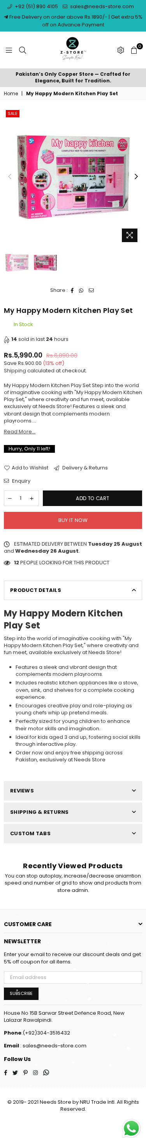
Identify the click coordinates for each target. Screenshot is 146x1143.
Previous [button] (10, 177)
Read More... (19, 431)
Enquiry (20, 481)
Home (11, 94)
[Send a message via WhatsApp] (131, 1128)
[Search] (23, 50)
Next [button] (136, 177)
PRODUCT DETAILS (35, 590)
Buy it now (73, 520)
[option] (73, 77)
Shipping (15, 370)
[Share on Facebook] (72, 290)
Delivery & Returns (84, 467)
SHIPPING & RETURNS (39, 812)
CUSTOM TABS (30, 833)
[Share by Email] (91, 290)
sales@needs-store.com (101, 6)
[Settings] (121, 50)
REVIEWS (22, 790)
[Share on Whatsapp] (81, 290)
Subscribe (21, 993)
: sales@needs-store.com (52, 1045)
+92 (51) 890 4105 (36, 6)
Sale (13, 113)
